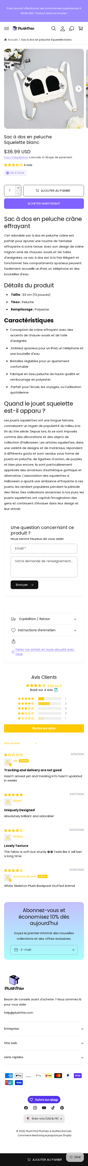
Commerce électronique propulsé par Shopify (45, 1135)
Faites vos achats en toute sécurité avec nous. (45, 651)
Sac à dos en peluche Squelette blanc (46, 40)
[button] (6, 28)
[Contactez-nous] (71, 28)
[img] (13, 755)
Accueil (13, 40)
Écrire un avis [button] (44, 728)
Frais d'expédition (16, 157)
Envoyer (22, 584)
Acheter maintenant (44, 203)
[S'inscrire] (73, 949)
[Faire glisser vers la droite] (78, 88)
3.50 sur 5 (54, 685)
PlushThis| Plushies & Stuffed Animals (49, 1131)
